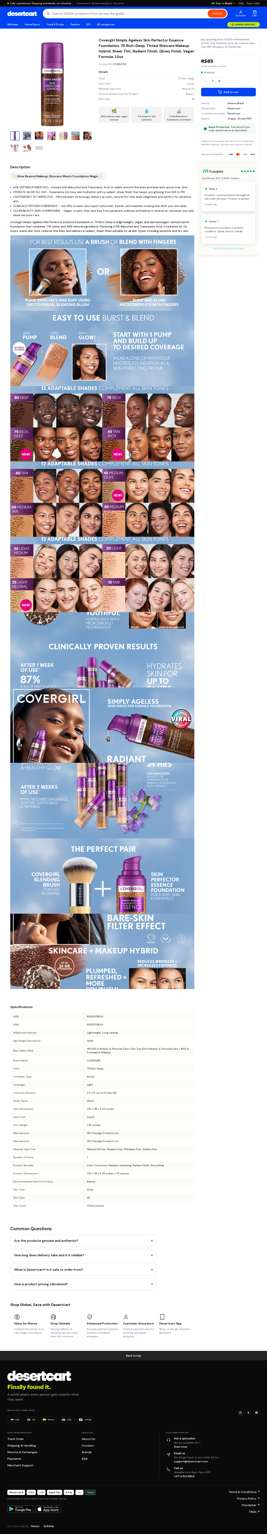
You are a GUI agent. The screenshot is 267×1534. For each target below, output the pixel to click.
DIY (88, 24)
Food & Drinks (55, 24)
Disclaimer (251, 1505)
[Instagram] (240, 1412)
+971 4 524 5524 (184, 1476)
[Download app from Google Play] (20, 1509)
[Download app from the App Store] (48, 1509)
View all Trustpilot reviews (228, 248)
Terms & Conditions (244, 1492)
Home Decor (32, 24)
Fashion (75, 24)
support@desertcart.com (191, 1461)
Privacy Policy (248, 1498)
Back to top (133, 1355)
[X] (248, 1412)
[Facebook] (256, 1412)
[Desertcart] (22, 13)
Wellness (12, 24)
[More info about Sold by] (246, 103)
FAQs (254, 1512)
